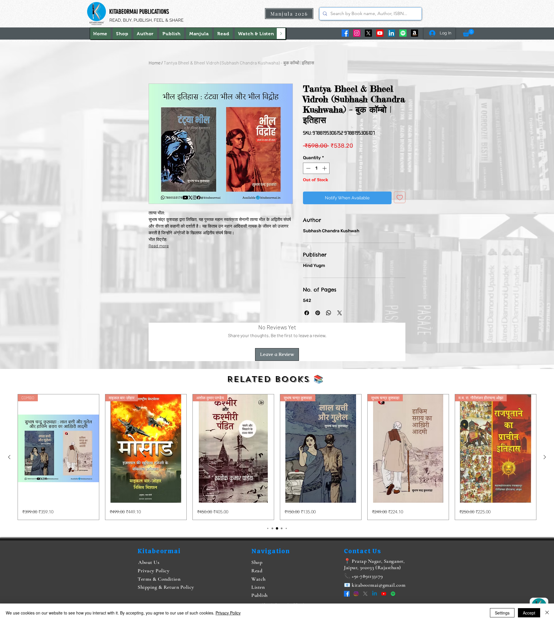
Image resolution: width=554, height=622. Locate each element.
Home (154, 62)
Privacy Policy (228, 613)
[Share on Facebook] (306, 312)
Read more (159, 246)
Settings (502, 613)
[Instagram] (356, 33)
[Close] (547, 612)
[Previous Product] (9, 457)
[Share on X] (339, 312)
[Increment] (325, 168)
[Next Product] (544, 457)
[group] (277, 457)
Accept (529, 613)
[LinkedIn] (391, 33)
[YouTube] (379, 33)
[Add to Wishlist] (400, 197)
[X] (368, 33)
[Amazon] (414, 33)
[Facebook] (345, 33)
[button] (256, 33)
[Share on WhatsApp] (328, 312)
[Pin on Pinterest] (317, 312)
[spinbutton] (316, 168)
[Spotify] (403, 33)
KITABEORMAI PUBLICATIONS (139, 12)
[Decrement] (308, 168)
